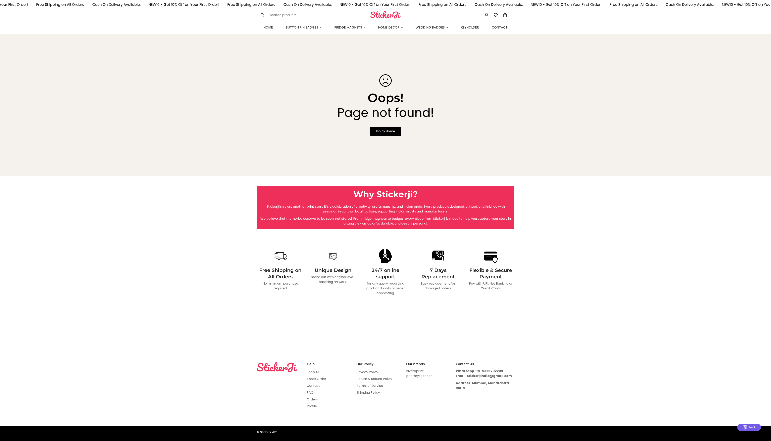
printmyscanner (419, 376)
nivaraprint (415, 371)
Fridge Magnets (348, 27)
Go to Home (385, 131)
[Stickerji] (385, 15)
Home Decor (389, 27)
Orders (312, 399)
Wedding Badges (430, 27)
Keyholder (470, 27)
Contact (500, 27)
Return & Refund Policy (374, 379)
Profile (312, 406)
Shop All (313, 372)
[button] (505, 15)
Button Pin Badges (302, 27)
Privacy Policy (367, 372)
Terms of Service (369, 385)
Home (268, 27)
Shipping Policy (368, 392)
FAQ (310, 392)
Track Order (316, 379)
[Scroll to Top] (763, 419)
